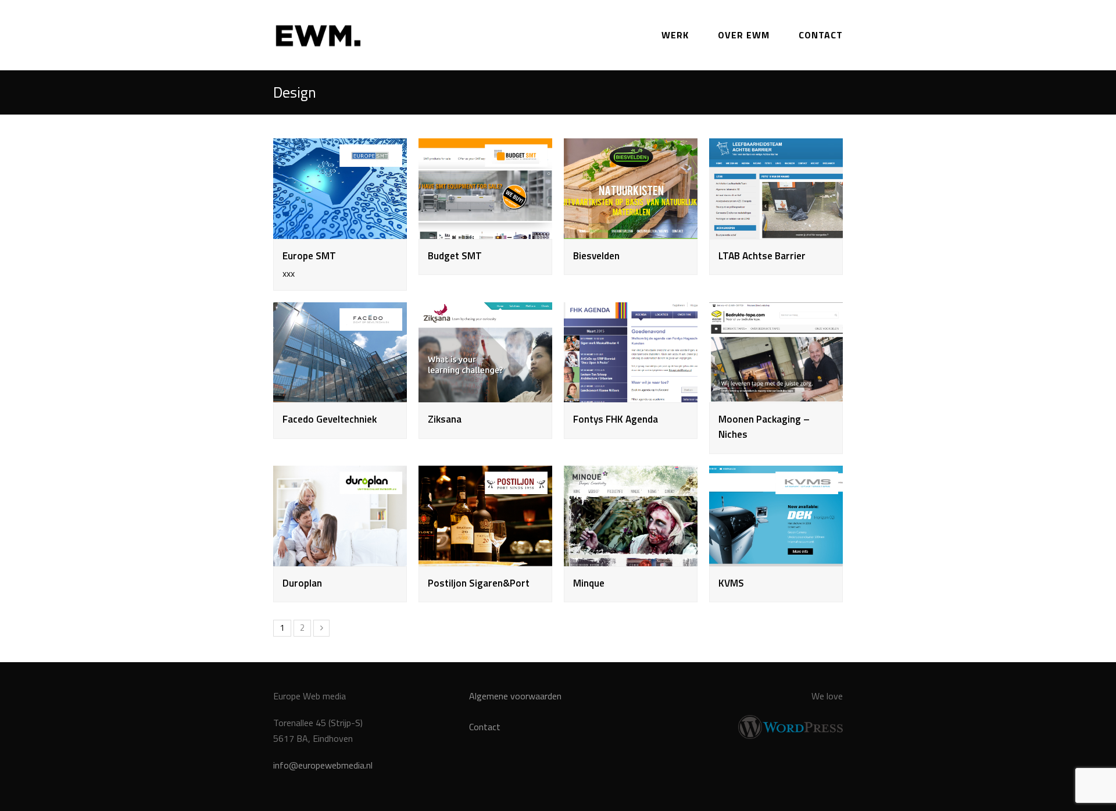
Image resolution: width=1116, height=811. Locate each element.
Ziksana (445, 419)
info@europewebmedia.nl (323, 765)
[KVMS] (776, 558)
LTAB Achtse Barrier (762, 255)
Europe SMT (309, 255)
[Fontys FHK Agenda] (631, 395)
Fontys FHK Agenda (615, 419)
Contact (484, 727)
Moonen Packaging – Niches (764, 426)
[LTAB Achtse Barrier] (776, 231)
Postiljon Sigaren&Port (479, 583)
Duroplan (302, 583)
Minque (588, 583)
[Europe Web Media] (318, 34)
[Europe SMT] (340, 231)
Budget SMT (455, 255)
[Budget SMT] (485, 231)
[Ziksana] (485, 395)
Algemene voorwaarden (515, 696)
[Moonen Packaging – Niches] (776, 395)
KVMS (731, 583)
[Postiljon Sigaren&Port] (485, 558)
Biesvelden (596, 255)
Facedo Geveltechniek (329, 419)
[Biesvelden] (631, 231)
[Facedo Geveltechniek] (340, 395)
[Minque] (631, 558)
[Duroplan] (340, 558)
